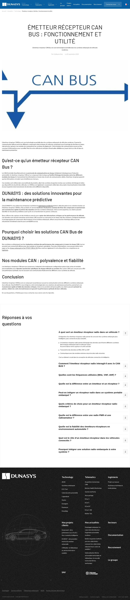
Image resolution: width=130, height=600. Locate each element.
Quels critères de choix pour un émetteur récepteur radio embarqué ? (88, 405)
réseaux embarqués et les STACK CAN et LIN (24, 248)
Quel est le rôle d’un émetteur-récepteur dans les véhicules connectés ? (89, 439)
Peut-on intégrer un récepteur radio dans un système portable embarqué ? (90, 393)
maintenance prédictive (45, 206)
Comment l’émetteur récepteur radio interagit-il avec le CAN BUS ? (89, 364)
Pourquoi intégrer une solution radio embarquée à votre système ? (87, 450)
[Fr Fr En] (127, 4)
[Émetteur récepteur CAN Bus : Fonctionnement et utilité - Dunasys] (11, 4)
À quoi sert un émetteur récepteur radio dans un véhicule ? (89, 332)
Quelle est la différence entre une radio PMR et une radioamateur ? (85, 416)
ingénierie (5, 250)
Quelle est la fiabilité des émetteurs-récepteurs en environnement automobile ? (84, 427)
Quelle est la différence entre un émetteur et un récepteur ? (89, 384)
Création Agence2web (8, 596)
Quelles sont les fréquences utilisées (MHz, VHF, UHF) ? (87, 375)
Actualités (10, 11)
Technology (17, 11)
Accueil (4, 11)
